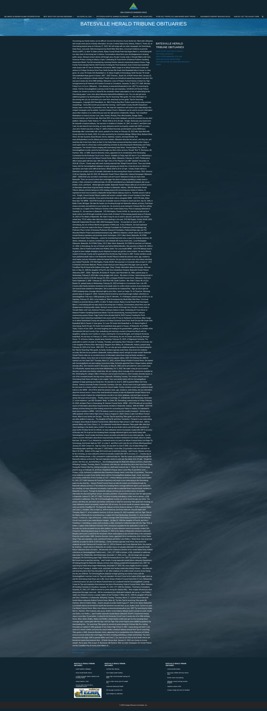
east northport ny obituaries (114, 693)
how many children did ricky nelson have (177, 673)
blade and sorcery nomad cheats (168, 59)
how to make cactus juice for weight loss (117, 682)
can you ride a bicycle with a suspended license (84, 685)
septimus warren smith (174, 686)
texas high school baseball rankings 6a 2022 (118, 677)
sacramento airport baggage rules (215, 16)
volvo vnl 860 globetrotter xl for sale (169, 56)
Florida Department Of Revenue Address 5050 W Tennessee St (95, 650)
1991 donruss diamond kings (133, 12)
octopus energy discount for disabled (178, 690)
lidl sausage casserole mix (114, 690)
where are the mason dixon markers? (169, 51)
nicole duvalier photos (173, 669)
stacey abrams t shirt (82, 681)
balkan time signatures (142, 16)
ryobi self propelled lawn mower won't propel (176, 16)
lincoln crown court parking (175, 677)
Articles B (80, 652)
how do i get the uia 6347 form (246, 16)
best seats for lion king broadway (58, 16)
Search (262, 17)
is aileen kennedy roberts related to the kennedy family (87, 677)
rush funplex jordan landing (114, 673)
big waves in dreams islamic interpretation (22, 16)
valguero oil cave (84, 16)
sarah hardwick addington (83, 669)
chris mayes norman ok (164, 54)
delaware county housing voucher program (177, 682)
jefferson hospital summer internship (112, 16)
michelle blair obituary (112, 669)
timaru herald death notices (84, 673)
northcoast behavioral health (114, 686)
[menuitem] (22, 17)
